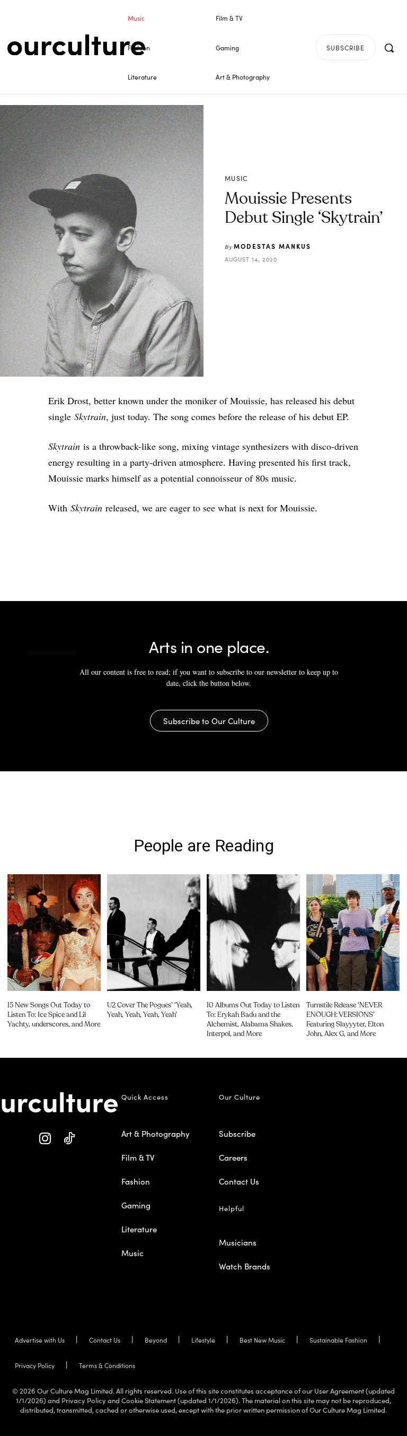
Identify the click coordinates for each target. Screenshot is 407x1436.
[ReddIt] (347, 285)
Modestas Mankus (272, 245)
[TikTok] (69, 1138)
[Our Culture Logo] (76, 45)
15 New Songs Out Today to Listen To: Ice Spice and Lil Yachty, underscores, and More (53, 1015)
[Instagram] (45, 1138)
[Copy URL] (371, 285)
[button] (389, 47)
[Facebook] (298, 285)
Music (236, 178)
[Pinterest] (322, 285)
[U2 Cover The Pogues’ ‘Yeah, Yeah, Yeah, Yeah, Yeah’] (153, 932)
